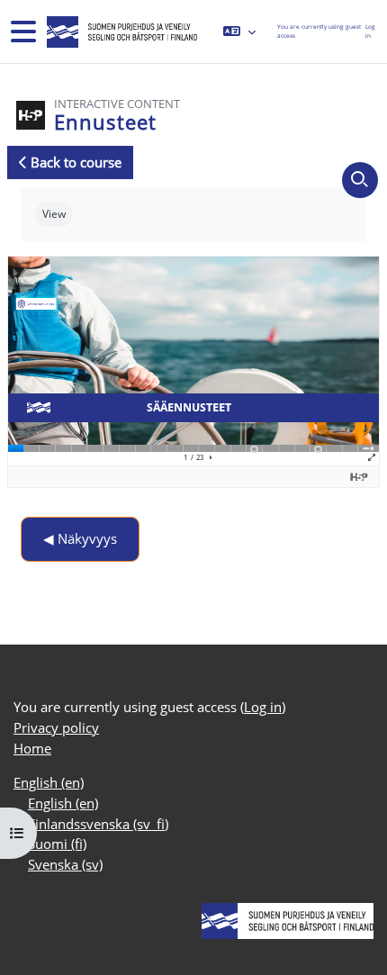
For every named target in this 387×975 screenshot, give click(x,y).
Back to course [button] (74, 162)
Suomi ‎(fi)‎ (57, 844)
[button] (239, 31)
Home (32, 748)
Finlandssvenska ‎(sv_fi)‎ (98, 824)
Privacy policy (56, 727)
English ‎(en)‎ (49, 782)
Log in (370, 31)
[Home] (120, 32)
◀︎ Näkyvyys (80, 538)
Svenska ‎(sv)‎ (65, 864)
